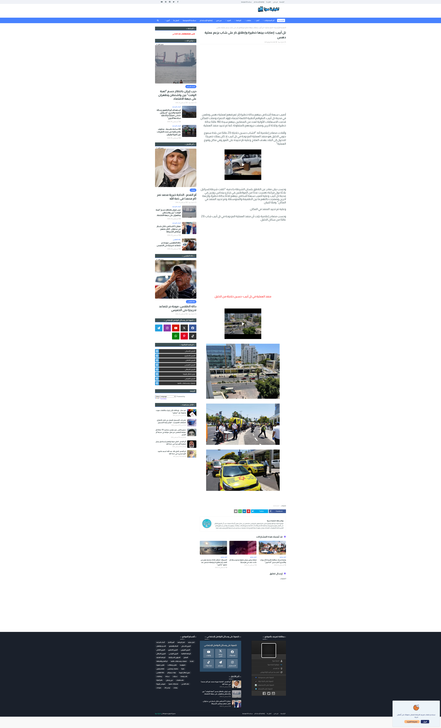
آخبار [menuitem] (257, 20)
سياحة (167, 676)
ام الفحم (276, 668)
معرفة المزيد (412, 722)
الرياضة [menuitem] (238, 20)
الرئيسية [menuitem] (281, 20)
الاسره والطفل (161, 646)
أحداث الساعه (160, 642)
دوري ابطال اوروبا (189, 374)
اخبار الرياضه (181, 642)
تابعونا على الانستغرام (266, 685)
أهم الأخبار (171, 642)
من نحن (275, 2)
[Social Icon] (192, 328)
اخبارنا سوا (281, 42)
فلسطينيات (180, 680)
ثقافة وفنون (160, 669)
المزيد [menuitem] (229, 20)
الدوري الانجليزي (190, 356)
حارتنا (182, 669)
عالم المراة (159, 680)
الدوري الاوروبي (190, 378)
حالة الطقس (160, 672)
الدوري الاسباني (190, 351)
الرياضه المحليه (160, 657)
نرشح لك (167, 688)
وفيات (175, 688)
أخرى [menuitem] (168, 20)
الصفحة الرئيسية (280, 28)
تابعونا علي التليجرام (265, 689)
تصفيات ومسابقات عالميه (186, 383)
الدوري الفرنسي (190, 365)
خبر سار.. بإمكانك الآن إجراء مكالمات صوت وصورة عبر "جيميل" (171, 411)
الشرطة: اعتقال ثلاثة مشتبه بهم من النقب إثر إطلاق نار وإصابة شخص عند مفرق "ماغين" (214, 562)
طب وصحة (184, 676)
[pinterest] (165, 1)
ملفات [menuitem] (248, 20)
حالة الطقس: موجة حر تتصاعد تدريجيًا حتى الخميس (169, 244)
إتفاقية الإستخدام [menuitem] (206, 20)
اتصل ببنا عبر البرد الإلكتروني (269, 672)
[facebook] (177, 1)
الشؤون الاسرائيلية (174, 657)
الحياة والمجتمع (173, 646)
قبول (425, 722)
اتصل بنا (268, 2)
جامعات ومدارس (173, 669)
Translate (163, 399)
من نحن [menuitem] (219, 20)
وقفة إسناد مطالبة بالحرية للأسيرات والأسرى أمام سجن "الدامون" (273, 561)
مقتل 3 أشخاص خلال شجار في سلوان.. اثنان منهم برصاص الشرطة (169, 229)
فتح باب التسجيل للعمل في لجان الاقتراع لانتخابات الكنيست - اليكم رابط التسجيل (171, 421)
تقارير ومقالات (172, 665)
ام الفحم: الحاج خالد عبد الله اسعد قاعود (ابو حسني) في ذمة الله (172, 452)
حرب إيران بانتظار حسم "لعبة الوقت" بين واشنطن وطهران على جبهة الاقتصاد (177, 95)
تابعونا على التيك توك (265, 681)
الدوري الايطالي (190, 369)
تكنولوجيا (182, 665)
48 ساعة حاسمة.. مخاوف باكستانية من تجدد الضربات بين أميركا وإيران (169, 132)
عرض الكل (161, 44)
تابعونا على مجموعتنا (266, 677)
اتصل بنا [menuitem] (176, 20)
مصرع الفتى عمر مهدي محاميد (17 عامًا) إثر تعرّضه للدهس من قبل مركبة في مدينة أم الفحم (171, 432)
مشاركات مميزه (173, 684)
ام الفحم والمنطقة (161, 661)
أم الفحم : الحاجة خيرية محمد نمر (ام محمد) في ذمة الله (176, 196)
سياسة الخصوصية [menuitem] (189, 20)
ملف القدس (185, 684)
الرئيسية (281, 2)
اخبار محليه (269, 28)
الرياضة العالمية (186, 653)
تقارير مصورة (160, 665)
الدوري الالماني (190, 360)
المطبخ (186, 657)
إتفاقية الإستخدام (259, 2)
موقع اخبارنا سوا (273, 664)
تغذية (192, 661)
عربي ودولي (169, 680)
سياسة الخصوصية (246, 2)
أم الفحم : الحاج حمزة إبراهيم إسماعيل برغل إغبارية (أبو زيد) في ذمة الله (171, 443)
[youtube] (161, 1)
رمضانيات (159, 676)
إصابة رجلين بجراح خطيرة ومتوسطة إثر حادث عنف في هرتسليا (242, 561)
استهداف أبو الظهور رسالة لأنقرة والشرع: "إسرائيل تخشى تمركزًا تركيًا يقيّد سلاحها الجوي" (169, 114)
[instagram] (169, 1)
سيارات (175, 676)
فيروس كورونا (160, 684)
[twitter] (173, 1)
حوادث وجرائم (171, 672)
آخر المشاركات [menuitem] (269, 20)
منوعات (158, 688)
